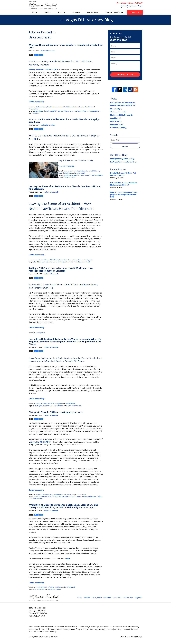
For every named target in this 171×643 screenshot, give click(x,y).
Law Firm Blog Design (131, 637)
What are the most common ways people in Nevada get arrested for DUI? (66, 46)
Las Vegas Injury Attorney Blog (122, 159)
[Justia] (130, 89)
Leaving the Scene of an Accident (53, 262)
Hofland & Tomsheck (50, 637)
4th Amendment (41, 107)
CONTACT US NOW (125, 74)
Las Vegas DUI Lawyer (82, 111)
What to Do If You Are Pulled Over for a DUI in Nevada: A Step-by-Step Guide (64, 120)
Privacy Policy (97, 598)
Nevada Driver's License (74, 406)
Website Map (128, 598)
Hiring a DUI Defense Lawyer (93, 175)
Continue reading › (37, 102)
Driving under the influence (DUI (43, 70)
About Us (61, 12)
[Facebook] (114, 89)
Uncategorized (33, 109)
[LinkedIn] (125, 89)
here (68, 558)
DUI (72, 496)
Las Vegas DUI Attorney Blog (43, 5)
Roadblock (88, 107)
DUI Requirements (57, 406)
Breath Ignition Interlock (42, 406)
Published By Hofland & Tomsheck (129, 5)
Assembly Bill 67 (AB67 (40, 442)
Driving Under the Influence (75, 107)
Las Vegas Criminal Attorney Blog (123, 162)
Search (125, 146)
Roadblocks (35, 113)
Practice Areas (92, 12)
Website (47, 12)
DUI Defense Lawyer (67, 111)
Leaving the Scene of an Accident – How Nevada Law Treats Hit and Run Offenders (65, 187)
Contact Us (135, 12)
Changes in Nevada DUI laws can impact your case (56, 412)
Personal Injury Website (114, 12)
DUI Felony (37, 262)
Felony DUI (76, 260)
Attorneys (76, 12)
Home (34, 12)
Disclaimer (107, 598)
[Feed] (135, 89)
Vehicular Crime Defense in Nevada (79, 262)
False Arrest (116, 121)
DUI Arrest (56, 111)
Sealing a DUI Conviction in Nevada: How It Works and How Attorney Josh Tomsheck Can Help (61, 269)
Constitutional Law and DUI (56, 107)
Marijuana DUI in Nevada (121, 115)
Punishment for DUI (54, 589)
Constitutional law (70, 175)
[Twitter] (119, 89)
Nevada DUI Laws (95, 111)
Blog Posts (138, 598)
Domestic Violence (118, 128)
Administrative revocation (42, 496)
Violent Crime (116, 124)
